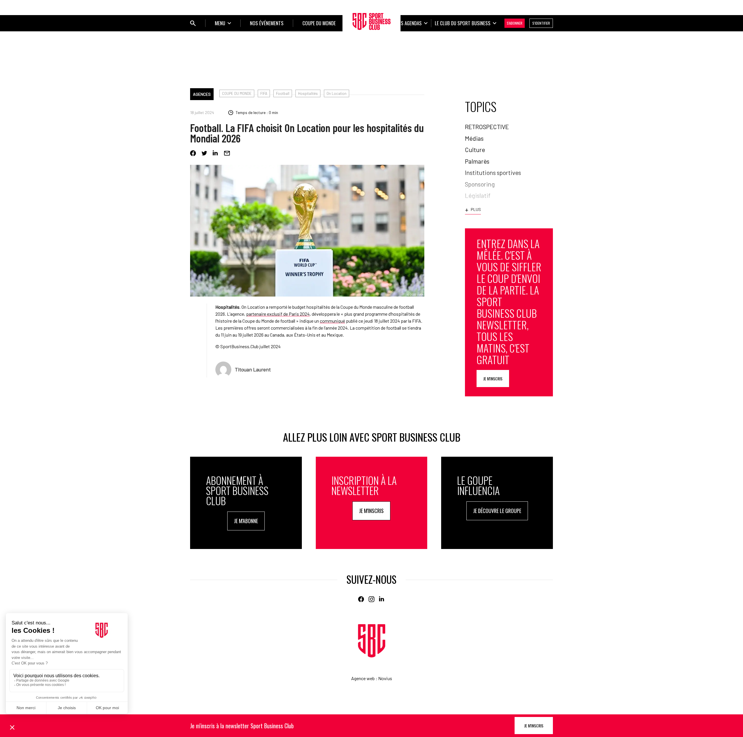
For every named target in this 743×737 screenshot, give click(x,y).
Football (282, 93)
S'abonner (514, 23)
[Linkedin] (216, 153)
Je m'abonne (246, 521)
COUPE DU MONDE (237, 93)
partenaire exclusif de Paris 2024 (278, 314)
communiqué (332, 321)
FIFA (263, 93)
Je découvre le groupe (497, 510)
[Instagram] (371, 599)
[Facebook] (193, 153)
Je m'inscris (492, 378)
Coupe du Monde (319, 23)
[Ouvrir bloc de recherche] (193, 23)
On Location (337, 93)
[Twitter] (204, 153)
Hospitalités (308, 93)
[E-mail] (227, 153)
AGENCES (202, 94)
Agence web (363, 678)
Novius (385, 678)
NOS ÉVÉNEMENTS (267, 23)
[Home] (371, 640)
